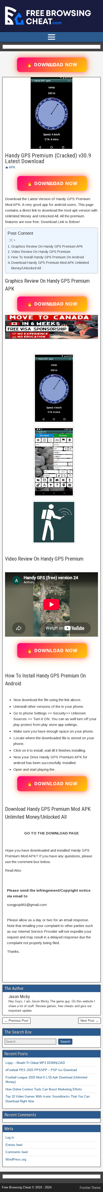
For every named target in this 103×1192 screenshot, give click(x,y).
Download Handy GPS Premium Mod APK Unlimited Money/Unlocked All (50, 265)
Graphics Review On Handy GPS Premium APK (47, 246)
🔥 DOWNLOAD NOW (52, 65)
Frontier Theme (90, 1188)
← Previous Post (16, 1020)
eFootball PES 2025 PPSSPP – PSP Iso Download (41, 1070)
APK (12, 167)
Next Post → (89, 1020)
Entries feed (14, 1145)
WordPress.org (16, 1159)
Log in (10, 1137)
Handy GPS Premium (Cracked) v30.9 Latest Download (48, 158)
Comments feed (17, 1152)
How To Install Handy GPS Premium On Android (47, 257)
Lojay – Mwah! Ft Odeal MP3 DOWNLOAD (35, 1063)
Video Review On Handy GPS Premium (40, 252)
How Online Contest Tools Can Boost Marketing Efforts (44, 1089)
